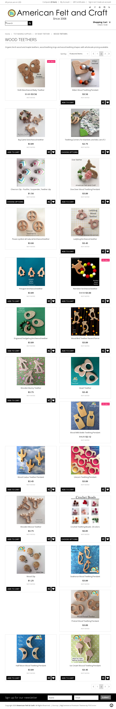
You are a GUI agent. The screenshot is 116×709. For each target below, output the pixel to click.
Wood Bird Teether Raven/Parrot (85, 338)
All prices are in (13, 2)
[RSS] (109, 7)
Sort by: (64, 54)
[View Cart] (110, 22)
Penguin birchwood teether (31, 288)
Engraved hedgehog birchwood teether (31, 338)
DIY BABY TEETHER (42, 34)
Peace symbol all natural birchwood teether (31, 239)
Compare (50, 2)
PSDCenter (92, 705)
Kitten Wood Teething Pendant (85, 90)
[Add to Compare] (103, 102)
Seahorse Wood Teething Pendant (85, 576)
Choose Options (69, 152)
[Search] (30, 23)
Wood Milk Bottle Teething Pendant (85, 432)
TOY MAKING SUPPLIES (22, 34)
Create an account (103, 2)
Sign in (91, 2)
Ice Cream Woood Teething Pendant (85, 665)
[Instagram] (104, 7)
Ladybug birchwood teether (85, 239)
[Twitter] (90, 7)
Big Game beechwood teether (31, 139)
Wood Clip (31, 576)
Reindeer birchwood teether (85, 288)
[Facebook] (94, 7)
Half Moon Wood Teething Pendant (31, 665)
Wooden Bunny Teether (31, 388)
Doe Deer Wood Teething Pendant (85, 189)
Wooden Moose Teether (30, 526)
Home (7, 34)
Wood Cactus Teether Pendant (31, 477)
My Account (64, 2)
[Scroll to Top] (112, 705)
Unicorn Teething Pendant (85, 477)
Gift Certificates (79, 2)
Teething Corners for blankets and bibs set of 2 (85, 139)
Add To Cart (68, 102)
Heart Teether (85, 388)
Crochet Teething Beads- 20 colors (85, 526)
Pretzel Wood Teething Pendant (85, 621)
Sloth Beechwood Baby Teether (30, 90)
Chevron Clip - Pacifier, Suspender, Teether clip (31, 189)
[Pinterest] (99, 7)
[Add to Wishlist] (108, 102)
